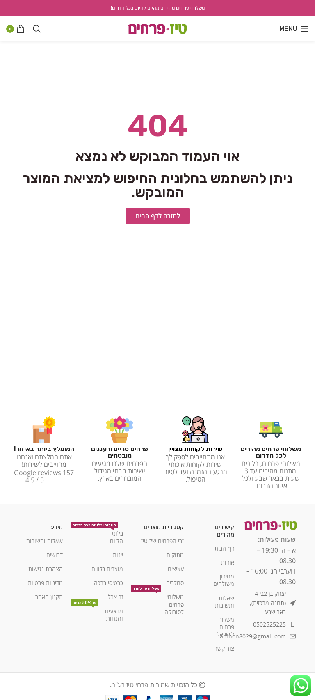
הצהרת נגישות (45, 569)
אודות (227, 562)
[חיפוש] (37, 29)
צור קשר (224, 648)
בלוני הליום (98, 536)
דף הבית (224, 548)
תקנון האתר (49, 597)
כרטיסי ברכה (108, 583)
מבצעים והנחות (98, 613)
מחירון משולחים (223, 580)
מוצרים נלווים (107, 569)
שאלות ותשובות (224, 601)
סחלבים (175, 583)
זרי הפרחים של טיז (162, 541)
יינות (118, 555)
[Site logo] (157, 27)
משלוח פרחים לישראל (225, 626)
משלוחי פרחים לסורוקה (158, 602)
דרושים (54, 555)
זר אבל (115, 597)
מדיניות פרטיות (45, 583)
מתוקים (175, 555)
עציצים (176, 569)
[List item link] (269, 624)
